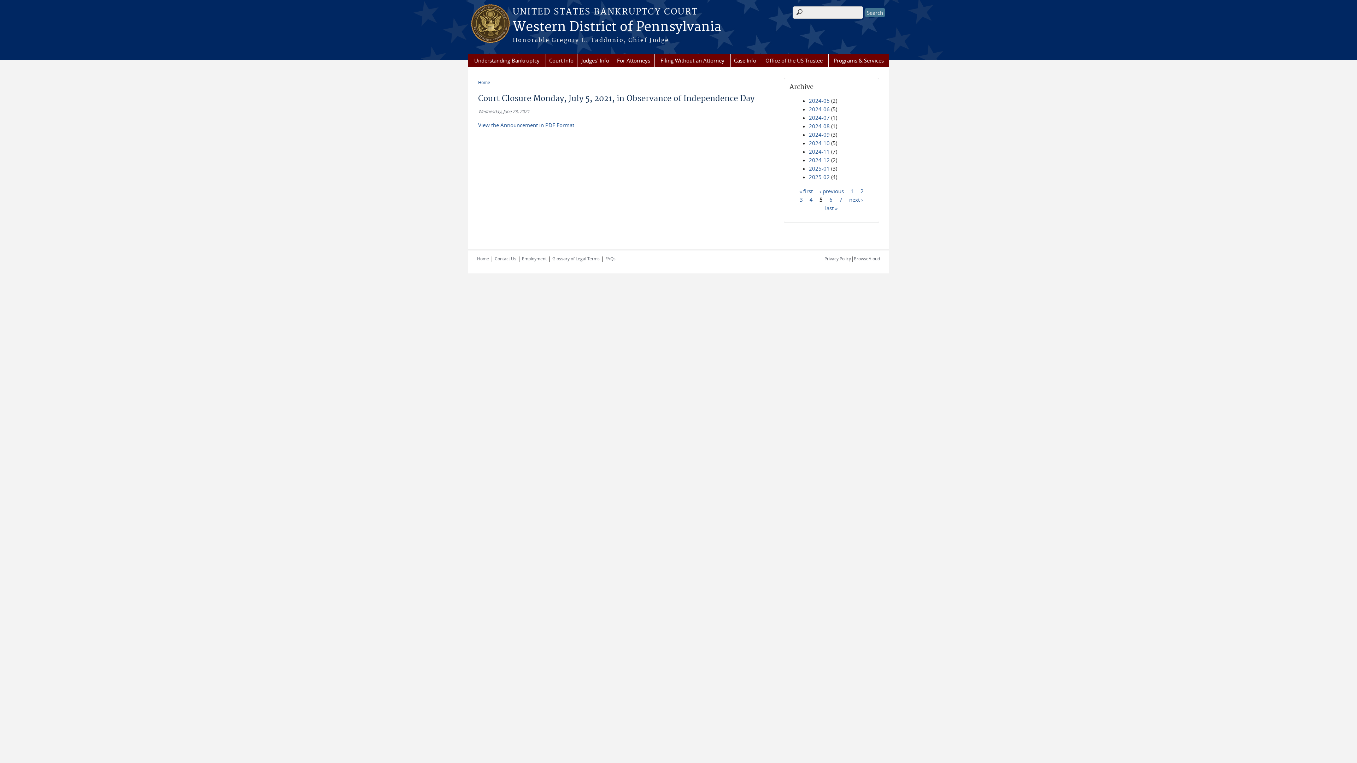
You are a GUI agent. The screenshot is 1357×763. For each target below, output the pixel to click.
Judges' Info (595, 60)
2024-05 (819, 100)
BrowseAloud (867, 258)
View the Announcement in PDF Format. (527, 125)
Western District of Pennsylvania (617, 27)
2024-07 (819, 117)
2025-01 (819, 168)
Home (484, 82)
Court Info (561, 60)
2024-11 (819, 151)
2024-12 (819, 160)
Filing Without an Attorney (692, 60)
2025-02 (819, 177)
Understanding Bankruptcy (507, 60)
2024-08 (819, 126)
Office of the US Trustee (794, 60)
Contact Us (505, 258)
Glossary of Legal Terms (576, 258)
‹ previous (832, 190)
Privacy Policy (837, 258)
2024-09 (819, 134)
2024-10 (819, 143)
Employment (534, 258)
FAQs (610, 258)
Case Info (745, 60)
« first (806, 190)
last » (831, 207)
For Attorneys (633, 60)
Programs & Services (859, 60)
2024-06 (819, 109)
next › (856, 199)
